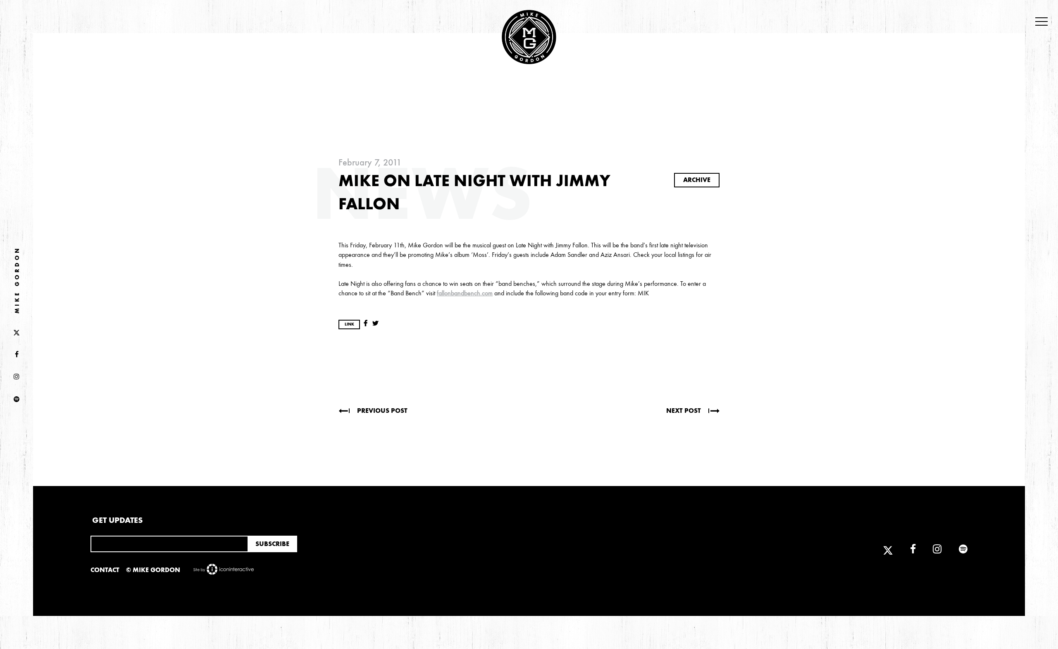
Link (349, 324)
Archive (696, 180)
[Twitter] (16, 332)
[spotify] (16, 399)
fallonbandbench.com (465, 293)
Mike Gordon (17, 280)
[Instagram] (16, 377)
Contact (105, 570)
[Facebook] (16, 354)
